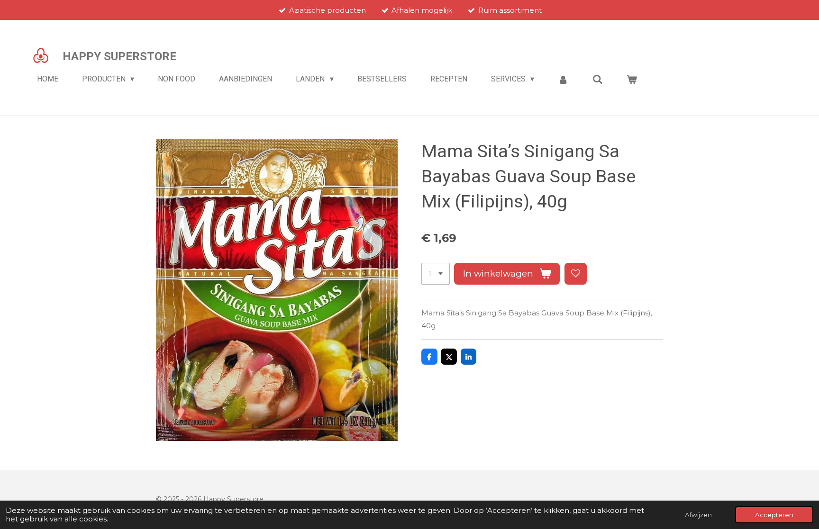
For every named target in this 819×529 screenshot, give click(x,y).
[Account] (563, 79)
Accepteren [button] (774, 515)
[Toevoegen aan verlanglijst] (575, 274)
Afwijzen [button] (698, 515)
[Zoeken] (597, 79)
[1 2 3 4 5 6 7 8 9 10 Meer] (435, 274)
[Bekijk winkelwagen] (631, 79)
